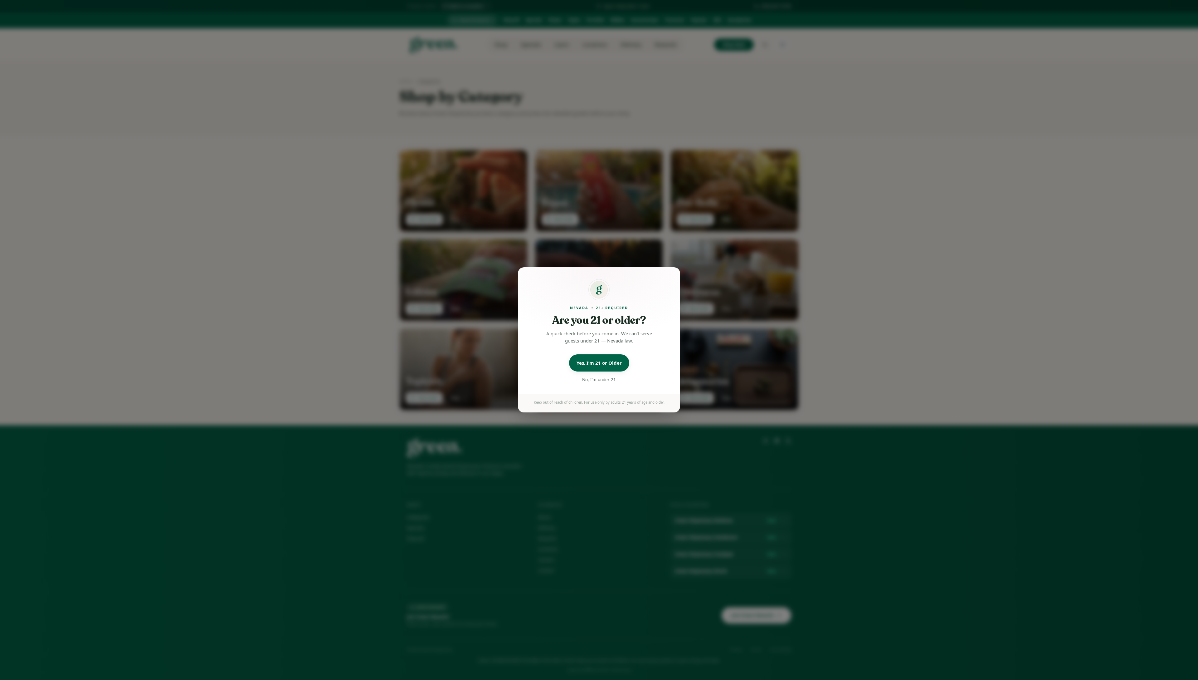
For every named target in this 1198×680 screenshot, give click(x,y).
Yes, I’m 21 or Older (599, 363)
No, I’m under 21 (599, 379)
